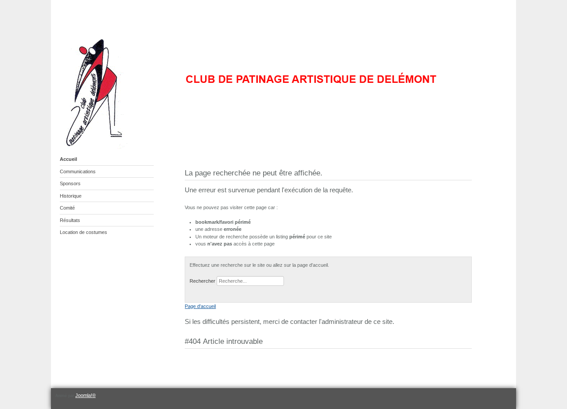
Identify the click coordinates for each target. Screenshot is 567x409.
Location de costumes (83, 232)
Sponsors (70, 183)
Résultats (70, 220)
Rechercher (202, 281)
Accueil (68, 159)
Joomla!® (85, 395)
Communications (78, 171)
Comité (67, 207)
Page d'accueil (200, 306)
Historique (71, 196)
